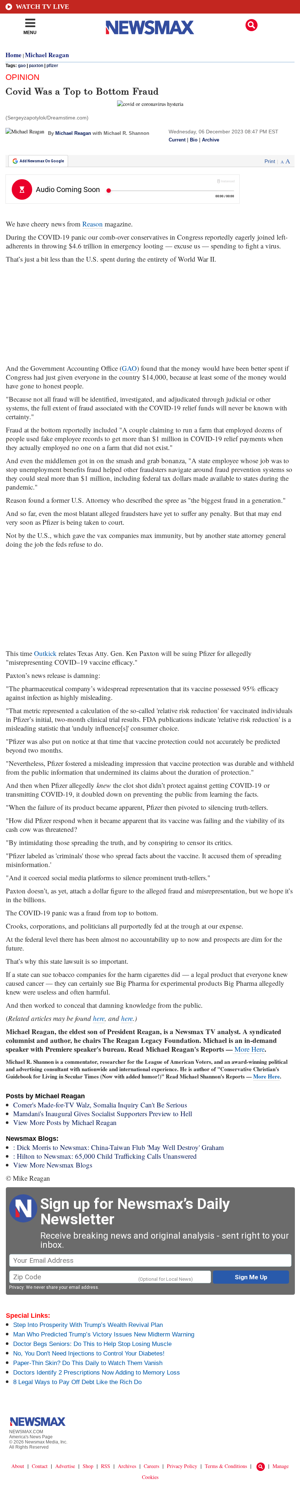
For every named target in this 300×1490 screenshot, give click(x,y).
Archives (127, 1466)
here (99, 1018)
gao (22, 65)
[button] (251, 25)
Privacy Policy (182, 1466)
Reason (92, 223)
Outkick (45, 653)
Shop (88, 1466)
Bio (194, 140)
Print (270, 161)
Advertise (65, 1466)
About (17, 1466)
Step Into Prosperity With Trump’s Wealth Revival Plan (88, 1324)
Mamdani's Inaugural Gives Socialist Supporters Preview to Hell (102, 1113)
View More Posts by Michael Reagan (65, 1122)
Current (177, 140)
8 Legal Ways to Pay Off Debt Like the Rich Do (77, 1382)
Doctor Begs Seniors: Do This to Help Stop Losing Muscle (92, 1343)
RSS (105, 1466)
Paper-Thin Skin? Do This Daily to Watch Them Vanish (87, 1363)
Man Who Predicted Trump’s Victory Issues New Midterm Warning (103, 1334)
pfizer (52, 65)
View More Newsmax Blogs (52, 1164)
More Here (249, 1049)
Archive (210, 140)
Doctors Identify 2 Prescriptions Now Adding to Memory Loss (96, 1372)
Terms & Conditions (226, 1466)
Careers (151, 1466)
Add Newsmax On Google (42, 161)
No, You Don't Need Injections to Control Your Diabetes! (89, 1353)
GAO (129, 368)
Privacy (16, 1287)
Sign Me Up (251, 1277)
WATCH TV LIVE (42, 6)
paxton (36, 65)
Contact (40, 1466)
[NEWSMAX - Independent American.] (150, 27)
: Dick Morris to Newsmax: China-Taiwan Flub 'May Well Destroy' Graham (118, 1147)
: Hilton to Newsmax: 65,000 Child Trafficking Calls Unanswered (105, 1156)
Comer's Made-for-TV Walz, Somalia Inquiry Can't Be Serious (100, 1104)
